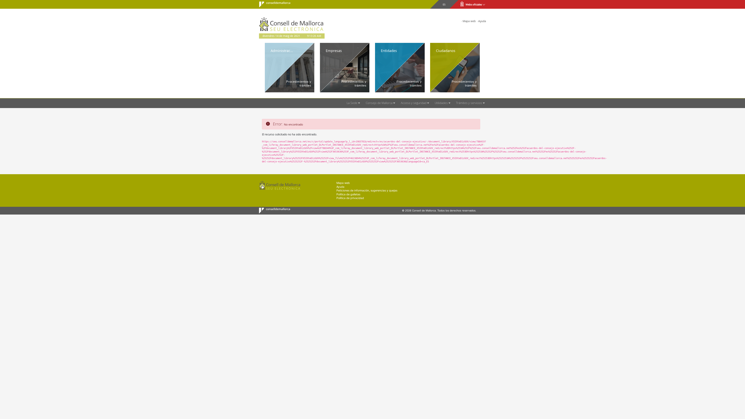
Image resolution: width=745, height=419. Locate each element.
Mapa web (469, 21)
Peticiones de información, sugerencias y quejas (366, 190)
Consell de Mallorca (272, 4)
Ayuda (482, 21)
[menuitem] (353, 103)
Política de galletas (348, 194)
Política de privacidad (350, 198)
